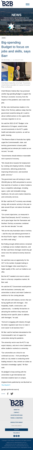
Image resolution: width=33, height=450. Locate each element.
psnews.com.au (6, 447)
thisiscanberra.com (15, 447)
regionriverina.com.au (10, 444)
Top (29, 447)
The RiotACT (5, 385)
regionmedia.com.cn (22, 444)
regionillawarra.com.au (20, 442)
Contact (16, 412)
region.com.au (10, 442)
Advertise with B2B (16, 415)
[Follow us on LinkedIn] (19, 436)
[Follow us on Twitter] (16, 436)
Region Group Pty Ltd (16, 440)
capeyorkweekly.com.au (22, 445)
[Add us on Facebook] (14, 436)
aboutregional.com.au (9, 445)
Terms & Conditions (16, 418)
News (3, 37)
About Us (16, 409)
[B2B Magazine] (16, 403)
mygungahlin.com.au (26, 447)
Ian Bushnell (6, 60)
